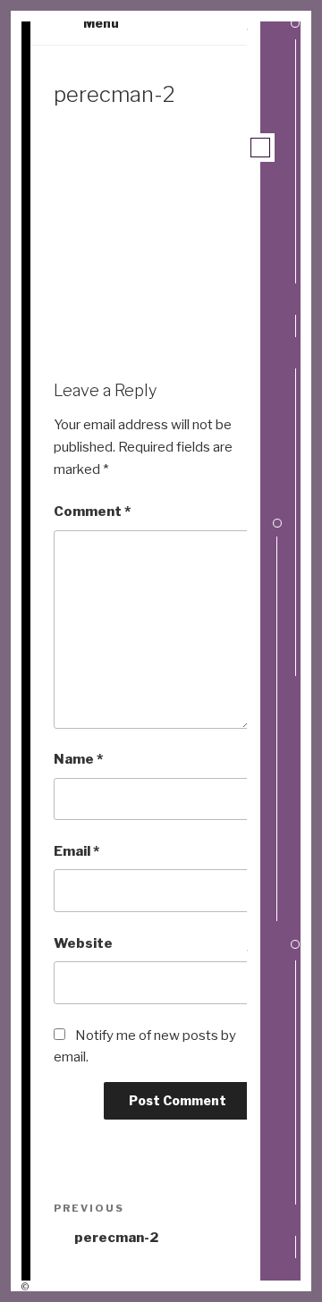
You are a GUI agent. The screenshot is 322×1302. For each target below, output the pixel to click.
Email (76, 851)
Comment (92, 511)
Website (83, 943)
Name (78, 759)
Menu (101, 22)
